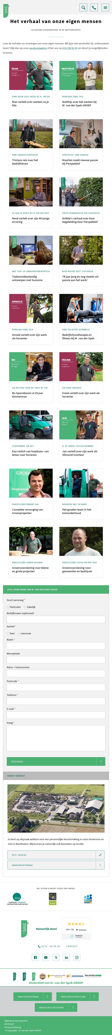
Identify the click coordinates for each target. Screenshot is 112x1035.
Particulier (15, 607)
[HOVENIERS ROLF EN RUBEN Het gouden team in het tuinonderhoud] (81, 518)
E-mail (11, 708)
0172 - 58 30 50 (94, 7)
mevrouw (26, 633)
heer (12, 633)
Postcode (13, 681)
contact (72, 946)
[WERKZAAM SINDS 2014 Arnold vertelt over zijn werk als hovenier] (31, 344)
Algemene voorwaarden (16, 1020)
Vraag (11, 722)
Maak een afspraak (28, 996)
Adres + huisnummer (18, 667)
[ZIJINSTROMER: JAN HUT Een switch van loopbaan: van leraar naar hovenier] (31, 460)
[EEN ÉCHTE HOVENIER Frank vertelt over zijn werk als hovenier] (81, 402)
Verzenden (17, 761)
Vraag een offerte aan (73, 996)
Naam (11, 639)
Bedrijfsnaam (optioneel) (20, 613)
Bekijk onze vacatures (51, 1007)
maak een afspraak (22, 865)
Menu (105, 7)
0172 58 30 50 (69, 48)
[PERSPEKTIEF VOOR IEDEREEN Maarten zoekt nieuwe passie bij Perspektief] (81, 169)
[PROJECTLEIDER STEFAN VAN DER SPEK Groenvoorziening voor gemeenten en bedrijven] (81, 576)
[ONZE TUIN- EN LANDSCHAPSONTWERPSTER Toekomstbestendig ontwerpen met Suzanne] (31, 285)
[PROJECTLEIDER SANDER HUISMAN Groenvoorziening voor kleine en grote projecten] (31, 576)
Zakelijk (31, 607)
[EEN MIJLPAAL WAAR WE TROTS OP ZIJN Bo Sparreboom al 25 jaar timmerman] (31, 402)
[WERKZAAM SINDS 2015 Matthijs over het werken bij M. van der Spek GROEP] (81, 111)
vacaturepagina (37, 48)
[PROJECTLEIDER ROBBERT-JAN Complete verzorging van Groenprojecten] (31, 518)
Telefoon (12, 695)
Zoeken (83, 7)
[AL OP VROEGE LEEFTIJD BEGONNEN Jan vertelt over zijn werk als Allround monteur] (81, 460)
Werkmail (9, 1023)
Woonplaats (13, 653)
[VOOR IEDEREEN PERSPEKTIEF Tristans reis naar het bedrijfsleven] (31, 169)
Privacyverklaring (12, 1027)
